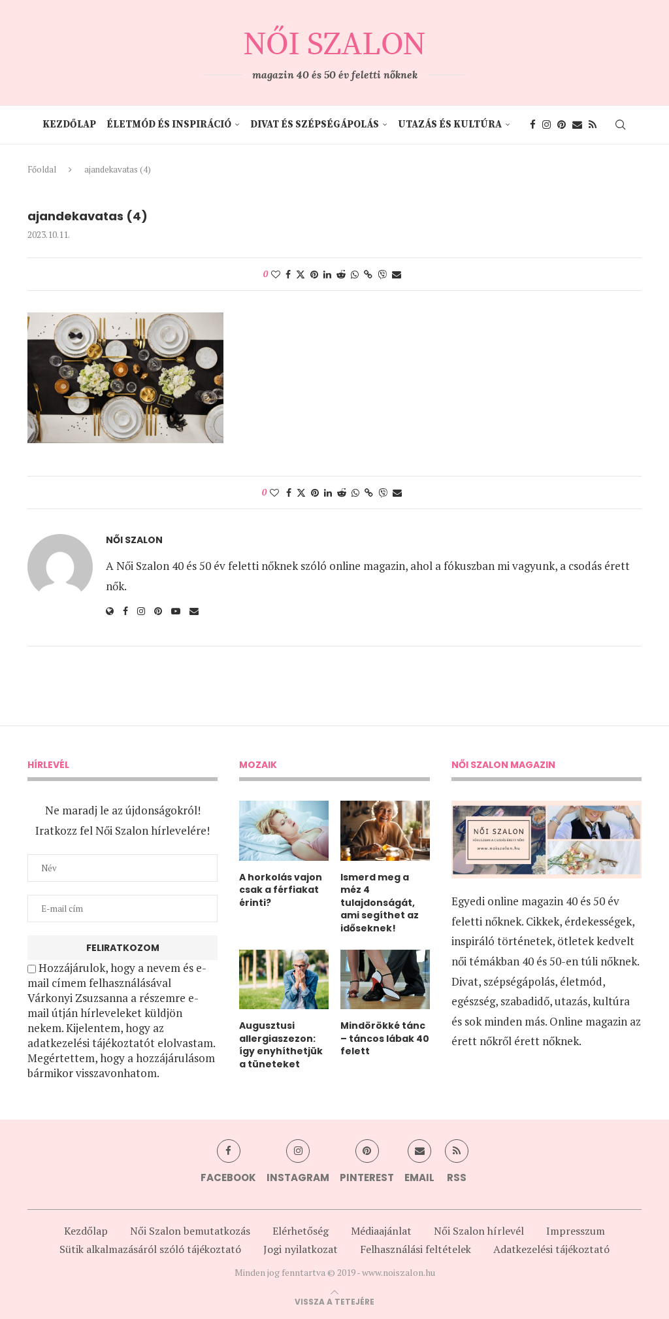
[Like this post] (275, 274)
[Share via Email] (396, 274)
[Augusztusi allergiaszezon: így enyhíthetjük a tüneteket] (284, 979)
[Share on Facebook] (288, 274)
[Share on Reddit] (341, 274)
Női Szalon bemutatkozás (190, 1231)
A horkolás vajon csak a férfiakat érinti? (280, 890)
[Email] (577, 125)
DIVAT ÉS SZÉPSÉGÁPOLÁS (314, 124)
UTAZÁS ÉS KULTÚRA (450, 124)
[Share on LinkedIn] (327, 274)
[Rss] (592, 125)
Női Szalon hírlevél (479, 1231)
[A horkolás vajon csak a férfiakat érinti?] (284, 830)
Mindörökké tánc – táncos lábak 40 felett (384, 1039)
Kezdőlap (69, 124)
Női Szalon (134, 540)
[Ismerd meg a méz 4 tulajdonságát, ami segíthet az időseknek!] (385, 830)
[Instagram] (546, 125)
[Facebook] (533, 125)
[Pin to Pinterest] (314, 274)
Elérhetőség (300, 1231)
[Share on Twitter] (300, 274)
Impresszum (575, 1231)
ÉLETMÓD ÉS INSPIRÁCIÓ (168, 124)
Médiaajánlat (381, 1231)
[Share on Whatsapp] (355, 274)
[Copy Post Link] (368, 274)
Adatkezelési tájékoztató (551, 1249)
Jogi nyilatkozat (300, 1249)
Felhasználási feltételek (415, 1249)
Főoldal (41, 169)
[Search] (620, 125)
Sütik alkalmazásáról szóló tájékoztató (150, 1249)
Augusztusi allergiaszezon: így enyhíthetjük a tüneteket (281, 1045)
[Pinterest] (561, 125)
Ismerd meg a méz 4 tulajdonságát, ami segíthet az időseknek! (379, 903)
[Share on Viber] (382, 274)
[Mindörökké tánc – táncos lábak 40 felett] (385, 979)
